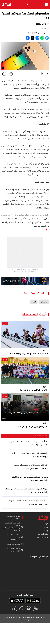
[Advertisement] (25, 252)
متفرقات (44, 33)
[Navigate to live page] (27, 4)
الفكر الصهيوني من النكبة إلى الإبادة (32, 426)
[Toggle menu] (46, 4)
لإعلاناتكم (45, 530)
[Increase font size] (47, 73)
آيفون (34, 302)
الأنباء (29, 33)
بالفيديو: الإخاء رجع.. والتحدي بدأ (34, 390)
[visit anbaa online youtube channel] (28, 609)
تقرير (44, 350)
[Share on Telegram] (47, 38)
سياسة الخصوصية (43, 534)
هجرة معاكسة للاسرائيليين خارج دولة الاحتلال (28, 354)
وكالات (36, 33)
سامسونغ (44, 302)
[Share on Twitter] (32, 38)
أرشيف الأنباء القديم (42, 537)
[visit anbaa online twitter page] (22, 609)
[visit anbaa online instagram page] (35, 609)
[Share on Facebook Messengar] (37, 38)
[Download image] (3, 67)
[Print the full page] (10, 73)
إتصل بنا (46, 527)
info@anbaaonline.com (13, 544)
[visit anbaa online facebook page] (15, 609)
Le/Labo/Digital (25, 619)
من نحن (46, 523)
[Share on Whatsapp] (42, 38)
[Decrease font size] (42, 73)
